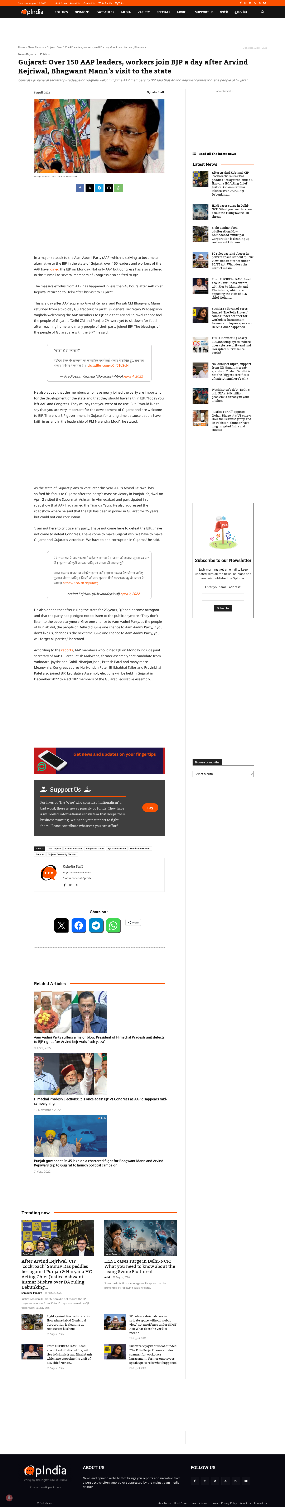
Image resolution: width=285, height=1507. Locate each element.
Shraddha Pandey (31, 1292)
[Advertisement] (122, 1405)
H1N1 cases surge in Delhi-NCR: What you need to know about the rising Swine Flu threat (139, 1266)
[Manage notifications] (9, 1497)
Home (21, 47)
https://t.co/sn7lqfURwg (80, 583)
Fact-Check (28, 1254)
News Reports (36, 47)
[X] (255, 3)
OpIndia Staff (155, 92)
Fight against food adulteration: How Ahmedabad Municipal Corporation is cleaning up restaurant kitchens (69, 1323)
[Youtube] (264, 3)
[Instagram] (245, 3)
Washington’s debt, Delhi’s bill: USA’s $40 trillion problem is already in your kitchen (231, 395)
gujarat (40, 854)
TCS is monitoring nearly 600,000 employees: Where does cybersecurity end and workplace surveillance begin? (231, 345)
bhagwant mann (95, 848)
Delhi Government (140, 848)
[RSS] (250, 3)
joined (54, 269)
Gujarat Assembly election (62, 854)
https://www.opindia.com (77, 872)
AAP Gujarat (54, 848)
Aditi (107, 1277)
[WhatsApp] (259, 3)
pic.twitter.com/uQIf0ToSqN (108, 366)
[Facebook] (240, 3)
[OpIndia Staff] (49, 875)
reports (67, 650)
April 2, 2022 (130, 593)
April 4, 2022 (133, 376)
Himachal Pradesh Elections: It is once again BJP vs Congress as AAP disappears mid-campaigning (100, 1101)
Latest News (205, 164)
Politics (44, 54)
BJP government (117, 848)
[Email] (109, 188)
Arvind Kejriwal (73, 848)
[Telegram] (99, 188)
